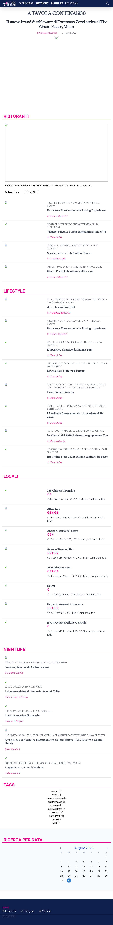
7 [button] (98, 861)
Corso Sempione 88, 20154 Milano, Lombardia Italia (74, 594)
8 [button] (106, 861)
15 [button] (106, 866)
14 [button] (99, 866)
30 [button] (61, 880)
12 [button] (84, 866)
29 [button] (106, 875)
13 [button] (91, 866)
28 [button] (98, 875)
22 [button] (106, 871)
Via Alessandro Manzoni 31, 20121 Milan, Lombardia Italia (76, 557)
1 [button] (106, 857)
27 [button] (91, 875)
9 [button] (61, 866)
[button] (61, 848)
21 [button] (99, 871)
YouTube (46, 911)
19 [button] (84, 871)
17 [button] (69, 871)
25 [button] (76, 875)
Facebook (10, 911)
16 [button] (61, 871)
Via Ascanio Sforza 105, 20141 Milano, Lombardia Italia (75, 539)
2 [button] (61, 861)
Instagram (29, 911)
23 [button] (61, 875)
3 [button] (69, 861)
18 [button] (76, 871)
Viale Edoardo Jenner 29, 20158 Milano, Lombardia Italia (76, 499)
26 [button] (84, 875)
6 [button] (91, 861)
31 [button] (69, 880)
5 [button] (83, 861)
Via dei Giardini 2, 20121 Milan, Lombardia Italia (71, 612)
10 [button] (69, 866)
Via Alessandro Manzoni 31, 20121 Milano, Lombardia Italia (77, 576)
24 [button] (69, 875)
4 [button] (76, 861)
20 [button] (91, 871)
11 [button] (76, 866)
